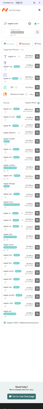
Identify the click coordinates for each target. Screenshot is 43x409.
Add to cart (37, 56)
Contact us (8, 3)
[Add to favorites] (15, 35)
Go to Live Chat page (23, 396)
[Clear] (29, 23)
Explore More (30, 103)
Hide (22, 50)
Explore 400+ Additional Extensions (23, 323)
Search (5, 23)
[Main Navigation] (39, 10)
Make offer (37, 32)
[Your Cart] (34, 2)
